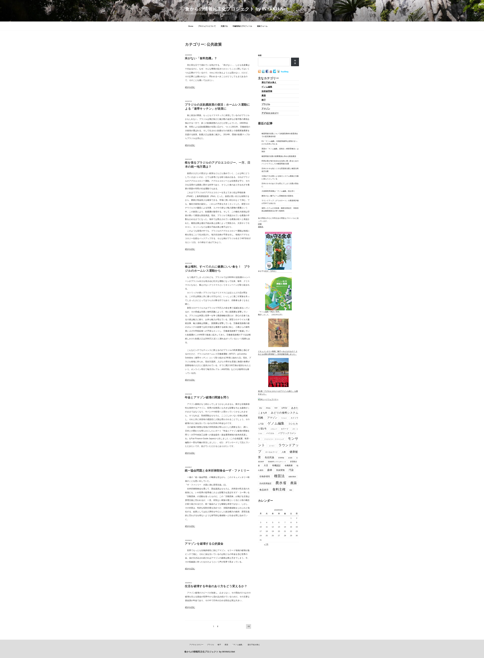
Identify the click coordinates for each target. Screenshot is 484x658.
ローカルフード (271, 452)
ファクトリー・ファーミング (274, 439)
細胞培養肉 (292, 477)
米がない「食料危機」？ (201, 58)
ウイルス (284, 418)
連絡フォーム (262, 26)
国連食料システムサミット (277, 462)
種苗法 (279, 476)
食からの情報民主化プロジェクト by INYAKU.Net (236, 8)
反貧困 (290, 458)
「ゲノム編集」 (238, 645)
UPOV (284, 408)
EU (260, 408)
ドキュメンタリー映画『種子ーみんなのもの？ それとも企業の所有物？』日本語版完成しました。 (277, 352)
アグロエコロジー (270, 113)
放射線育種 (267, 91)
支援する (224, 26)
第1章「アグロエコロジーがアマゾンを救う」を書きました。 (278, 392)
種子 (264, 100)
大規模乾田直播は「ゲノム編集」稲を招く (278, 191)
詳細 (260, 224)
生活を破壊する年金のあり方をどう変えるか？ (216, 586)
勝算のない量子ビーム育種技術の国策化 (277, 196)
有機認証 (276, 465)
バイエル (270, 433)
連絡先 (260, 227)
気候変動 (280, 470)
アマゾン (266, 108)
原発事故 (281, 458)
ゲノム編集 (267, 87)
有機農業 (289, 465)
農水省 (280, 483)
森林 (269, 470)
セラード (285, 429)
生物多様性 (264, 476)
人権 (284, 452)
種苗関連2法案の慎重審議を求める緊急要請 (279, 156)
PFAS (268, 408)
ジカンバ (273, 429)
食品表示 (263, 490)
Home (190, 26)
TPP (276, 408)
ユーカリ (272, 446)
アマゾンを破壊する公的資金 (204, 543)
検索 (260, 55)
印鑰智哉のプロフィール (242, 26)
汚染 (291, 470)
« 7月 (266, 544)
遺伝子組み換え (269, 82)
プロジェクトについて (207, 26)
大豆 (266, 465)
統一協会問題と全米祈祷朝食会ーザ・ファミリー (217, 470)
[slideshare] (278, 72)
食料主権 (278, 489)
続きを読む (190, 87)
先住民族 (269, 457)
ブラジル (266, 104)
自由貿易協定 (265, 483)
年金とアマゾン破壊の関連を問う (207, 397)
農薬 (264, 95)
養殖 (290, 490)
